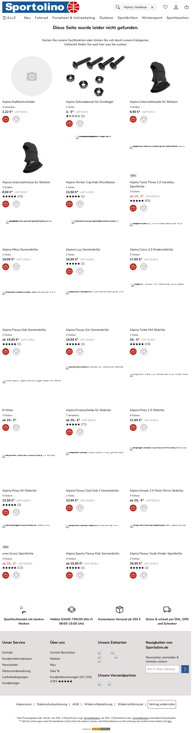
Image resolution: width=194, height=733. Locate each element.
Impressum (24, 704)
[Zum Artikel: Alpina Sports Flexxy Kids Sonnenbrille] (95, 536)
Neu (53, 665)
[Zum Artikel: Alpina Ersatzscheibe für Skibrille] (95, 384)
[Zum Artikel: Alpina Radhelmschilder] (31, 76)
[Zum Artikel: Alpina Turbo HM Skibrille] (159, 304)
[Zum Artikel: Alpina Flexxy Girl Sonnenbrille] (95, 304)
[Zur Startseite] (40, 7)
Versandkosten (92, 718)
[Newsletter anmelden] (185, 669)
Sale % (55, 671)
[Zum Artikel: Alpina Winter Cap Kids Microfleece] (95, 156)
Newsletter (10, 665)
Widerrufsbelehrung (98, 704)
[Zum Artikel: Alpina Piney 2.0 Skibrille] (159, 384)
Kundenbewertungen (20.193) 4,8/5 (71, 679)
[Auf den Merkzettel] (16, 119)
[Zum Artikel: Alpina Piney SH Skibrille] (31, 465)
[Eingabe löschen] (152, 7)
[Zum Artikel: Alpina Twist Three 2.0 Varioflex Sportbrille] (159, 156)
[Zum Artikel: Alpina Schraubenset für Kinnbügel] (95, 76)
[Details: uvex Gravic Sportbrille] (6, 547)
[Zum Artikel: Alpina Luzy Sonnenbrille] (95, 232)
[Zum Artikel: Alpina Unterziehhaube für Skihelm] (159, 76)
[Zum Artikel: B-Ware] (31, 384)
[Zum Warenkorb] (186, 7)
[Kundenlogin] (176, 7)
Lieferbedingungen (15, 677)
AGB (75, 704)
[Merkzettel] (165, 7)
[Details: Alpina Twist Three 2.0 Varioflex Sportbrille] (134, 175)
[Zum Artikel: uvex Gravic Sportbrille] (31, 536)
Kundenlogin (11, 683)
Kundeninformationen (17, 659)
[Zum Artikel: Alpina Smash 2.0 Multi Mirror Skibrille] (159, 465)
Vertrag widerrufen (162, 704)
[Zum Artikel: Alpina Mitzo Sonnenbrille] (31, 232)
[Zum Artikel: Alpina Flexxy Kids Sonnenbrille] (31, 304)
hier (169, 721)
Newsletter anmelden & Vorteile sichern (162, 659)
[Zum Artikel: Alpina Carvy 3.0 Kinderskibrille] (159, 232)
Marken (55, 659)
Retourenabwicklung (16, 671)
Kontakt (7, 652)
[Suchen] (118, 7)
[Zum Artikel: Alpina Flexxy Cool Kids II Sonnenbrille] (95, 465)
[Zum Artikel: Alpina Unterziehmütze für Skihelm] (31, 156)
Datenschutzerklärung (52, 704)
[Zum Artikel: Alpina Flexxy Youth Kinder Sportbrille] (159, 536)
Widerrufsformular (130, 704)
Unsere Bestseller (62, 652)
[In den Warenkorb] (5, 119)
